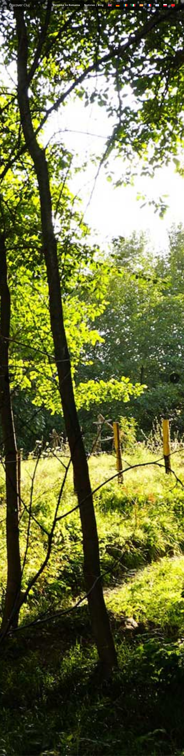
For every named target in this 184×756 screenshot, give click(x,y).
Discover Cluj (19, 5)
